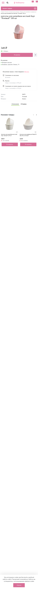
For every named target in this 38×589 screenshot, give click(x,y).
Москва (26, 71)
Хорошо (19, 585)
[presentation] (33, 114)
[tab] (15, 104)
